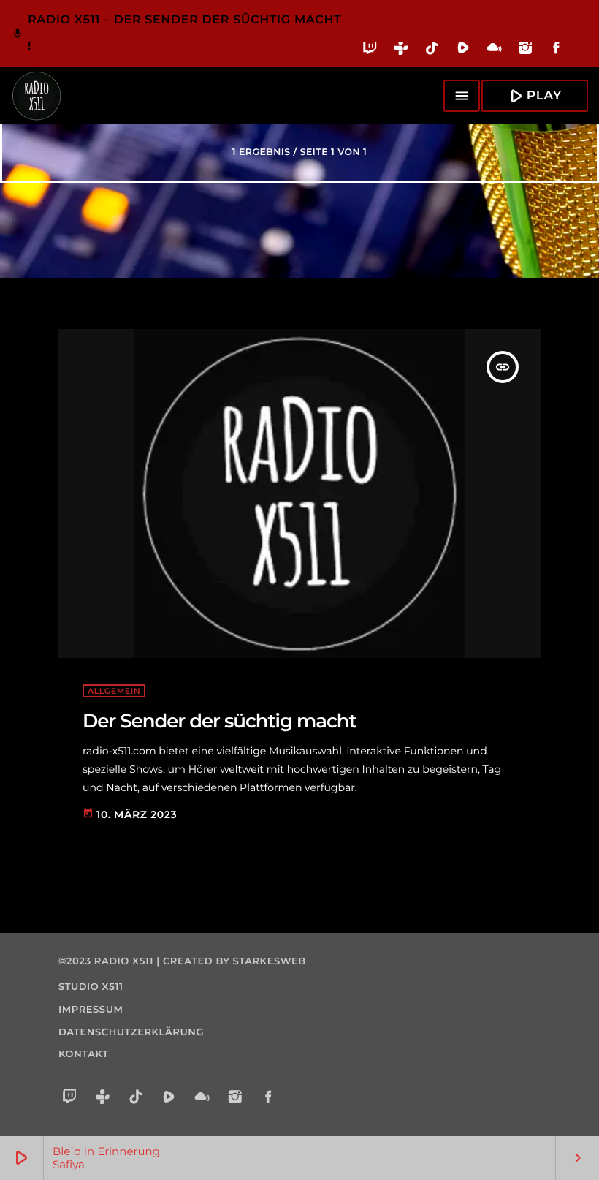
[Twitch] (370, 51)
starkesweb (269, 961)
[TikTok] (432, 51)
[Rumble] (463, 51)
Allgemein (114, 691)
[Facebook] (556, 51)
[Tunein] (401, 51)
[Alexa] (580, 58)
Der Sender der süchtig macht (219, 721)
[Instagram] (525, 51)
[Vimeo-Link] (36, 95)
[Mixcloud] (494, 51)
